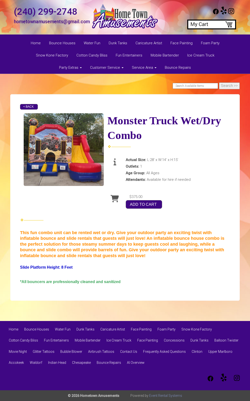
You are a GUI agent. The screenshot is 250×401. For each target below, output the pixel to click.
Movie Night (18, 352)
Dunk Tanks (118, 43)
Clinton (197, 352)
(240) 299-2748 (45, 11)
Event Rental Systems (165, 396)
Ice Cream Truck (200, 55)
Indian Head (57, 363)
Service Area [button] (143, 67)
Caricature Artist (148, 43)
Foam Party (210, 43)
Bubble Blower (71, 352)
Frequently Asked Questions (164, 352)
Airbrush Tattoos (101, 352)
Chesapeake (81, 363)
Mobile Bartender (165, 55)
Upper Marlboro (220, 352)
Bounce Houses (62, 43)
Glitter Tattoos (43, 352)
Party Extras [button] (69, 67)
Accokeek (16, 363)
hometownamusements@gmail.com (52, 21)
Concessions (174, 340)
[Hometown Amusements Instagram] (231, 13)
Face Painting (181, 43)
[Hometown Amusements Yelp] (224, 13)
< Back (28, 106)
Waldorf (36, 363)
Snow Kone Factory (52, 55)
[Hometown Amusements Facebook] (216, 13)
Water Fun (92, 43)
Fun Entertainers (129, 55)
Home (36, 43)
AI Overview (136, 363)
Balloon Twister (226, 340)
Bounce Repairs (178, 67)
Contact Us (128, 352)
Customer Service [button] (105, 67)
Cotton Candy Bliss (91, 55)
